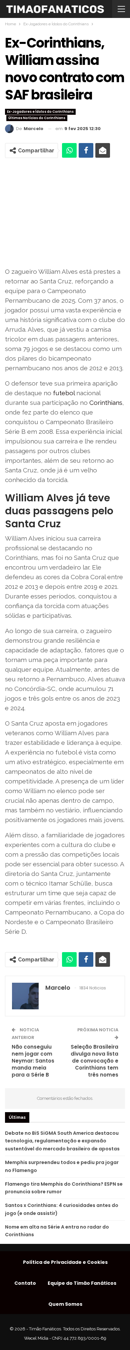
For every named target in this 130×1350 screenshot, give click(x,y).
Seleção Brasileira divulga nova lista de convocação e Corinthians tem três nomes (94, 1060)
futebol (64, 393)
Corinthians (105, 402)
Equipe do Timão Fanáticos (82, 1283)
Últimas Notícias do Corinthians (36, 117)
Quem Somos (65, 1304)
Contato (25, 1283)
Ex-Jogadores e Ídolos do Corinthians (40, 111)
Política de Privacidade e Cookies (65, 1262)
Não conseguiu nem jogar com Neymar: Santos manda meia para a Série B (33, 1060)
